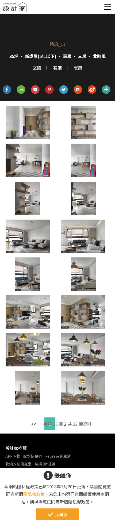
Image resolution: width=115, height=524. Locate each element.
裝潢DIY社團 (45, 464)
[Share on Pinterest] (49, 89)
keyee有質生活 (58, 456)
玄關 (37, 67)
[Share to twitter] (63, 89)
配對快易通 (32, 456)
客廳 (57, 67)
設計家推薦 (16, 448)
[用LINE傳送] (21, 89)
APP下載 (12, 456)
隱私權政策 (34, 494)
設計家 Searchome (14, 8)
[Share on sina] (92, 89)
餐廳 (78, 67)
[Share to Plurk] (78, 89)
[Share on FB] (7, 89)
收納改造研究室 (18, 464)
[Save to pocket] (35, 89)
